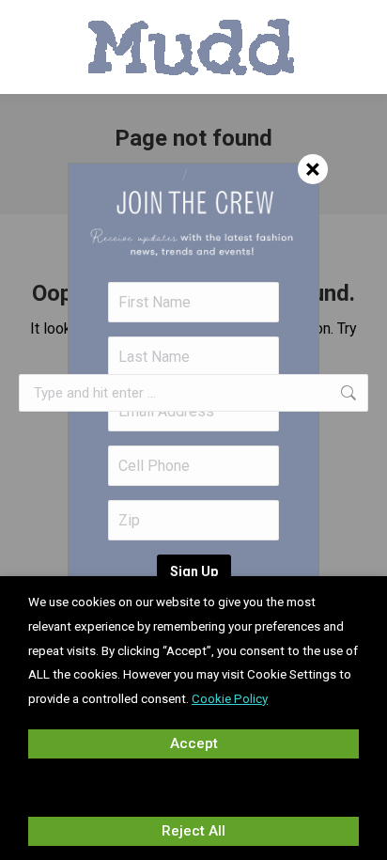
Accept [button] (194, 743)
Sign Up (194, 571)
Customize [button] (193, 786)
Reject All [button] (193, 830)
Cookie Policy (230, 699)
